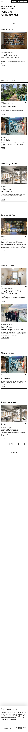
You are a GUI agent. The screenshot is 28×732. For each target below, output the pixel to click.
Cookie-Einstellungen (6, 728)
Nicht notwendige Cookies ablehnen (20, 728)
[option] (10, 444)
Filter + (14, 23)
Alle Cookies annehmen (20, 724)
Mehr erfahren (14, 49)
